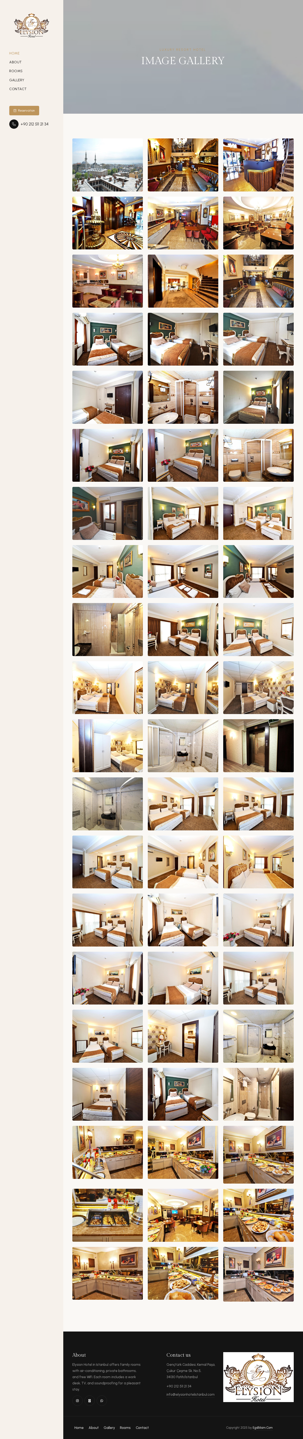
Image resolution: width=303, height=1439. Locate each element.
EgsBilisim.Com (263, 1428)
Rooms (16, 71)
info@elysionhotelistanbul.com (191, 1394)
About (15, 62)
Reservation (26, 110)
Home (14, 53)
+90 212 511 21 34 (35, 124)
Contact (18, 89)
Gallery (17, 80)
